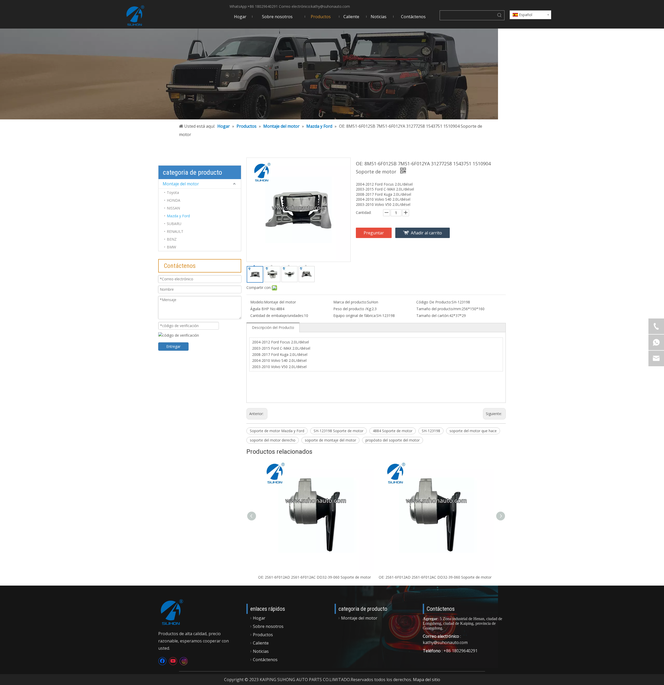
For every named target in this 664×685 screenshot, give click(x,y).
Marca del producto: (350, 302)
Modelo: (257, 302)
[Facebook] (162, 661)
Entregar (173, 346)
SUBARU (174, 223)
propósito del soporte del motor (392, 440)
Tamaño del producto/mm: (439, 308)
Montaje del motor (181, 184)
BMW (171, 247)
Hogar (259, 618)
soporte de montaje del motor (330, 440)
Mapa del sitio (426, 679)
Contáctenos (265, 659)
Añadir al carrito (426, 233)
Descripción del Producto (273, 327)
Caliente (261, 643)
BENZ (172, 239)
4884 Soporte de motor (392, 430)
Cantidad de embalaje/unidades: (277, 315)
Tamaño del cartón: (432, 315)
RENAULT (175, 231)
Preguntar (374, 233)
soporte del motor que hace (473, 430)
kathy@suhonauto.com (330, 6)
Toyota (173, 192)
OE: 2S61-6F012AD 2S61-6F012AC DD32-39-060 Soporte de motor (314, 577)
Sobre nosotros (268, 626)
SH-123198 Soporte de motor (338, 430)
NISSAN (173, 208)
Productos (263, 634)
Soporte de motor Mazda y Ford (277, 430)
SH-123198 (431, 430)
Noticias (261, 651)
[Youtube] (173, 661)
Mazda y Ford (178, 215)
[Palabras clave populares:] (499, 15)
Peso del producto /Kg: (352, 308)
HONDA (173, 200)
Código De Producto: (434, 302)
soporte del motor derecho (272, 440)
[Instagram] (183, 661)
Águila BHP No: (263, 308)
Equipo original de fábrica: (354, 315)
